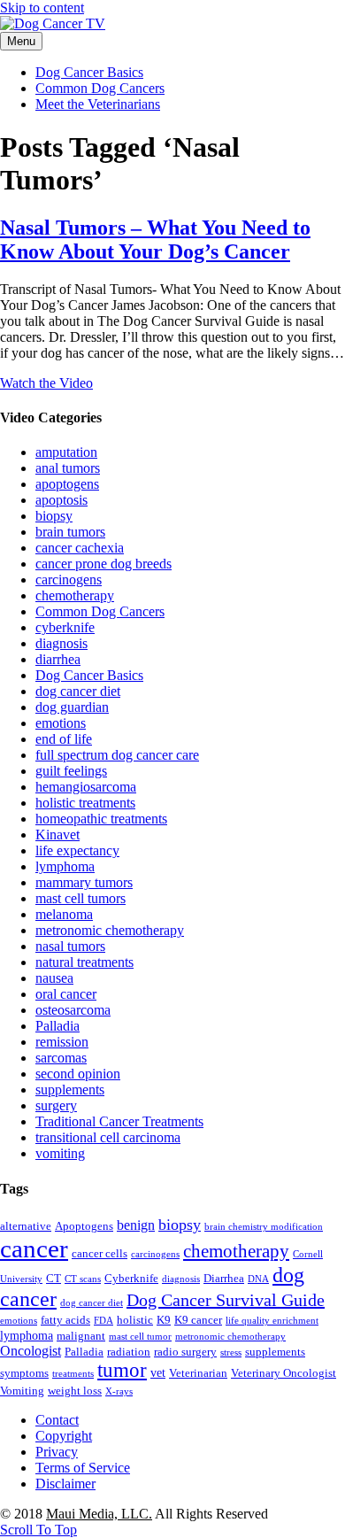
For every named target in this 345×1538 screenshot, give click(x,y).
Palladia (57, 1025)
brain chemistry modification (263, 1227)
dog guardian (72, 707)
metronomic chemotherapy (109, 930)
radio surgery (185, 1352)
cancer (34, 1248)
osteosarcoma (73, 1009)
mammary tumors (84, 882)
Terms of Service (82, 1467)
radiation (128, 1352)
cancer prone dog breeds (103, 563)
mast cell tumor (140, 1336)
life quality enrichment (272, 1320)
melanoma (64, 914)
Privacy (56, 1451)
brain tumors (70, 531)
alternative (25, 1226)
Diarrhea (223, 1278)
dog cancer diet (77, 691)
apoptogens (67, 483)
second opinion (77, 1073)
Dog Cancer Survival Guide (225, 1300)
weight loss (75, 1391)
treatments (73, 1374)
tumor (122, 1370)
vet (157, 1372)
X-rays (119, 1391)
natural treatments (84, 962)
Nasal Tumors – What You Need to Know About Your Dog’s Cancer (155, 239)
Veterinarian (198, 1373)
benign (136, 1225)
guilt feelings (71, 770)
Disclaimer (65, 1483)
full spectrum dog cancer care (117, 754)
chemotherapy (74, 595)
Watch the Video (46, 382)
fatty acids (65, 1320)
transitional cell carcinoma (107, 1137)
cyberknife (65, 627)
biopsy (54, 515)
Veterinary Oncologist (283, 1373)
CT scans (83, 1279)
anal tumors (67, 467)
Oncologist (30, 1350)
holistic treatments (85, 802)
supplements (69, 1089)
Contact (57, 1419)
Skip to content (42, 7)
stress (231, 1352)
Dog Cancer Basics (89, 72)
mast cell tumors (80, 898)
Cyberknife (131, 1278)
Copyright (63, 1435)
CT (53, 1278)
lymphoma (65, 866)
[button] (38, 1529)
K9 (164, 1320)
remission (61, 1041)
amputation (66, 452)
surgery (56, 1105)
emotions (60, 722)
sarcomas (61, 1057)
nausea (54, 977)
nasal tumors (70, 946)
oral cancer (65, 993)
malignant (81, 1336)
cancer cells (99, 1254)
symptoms (24, 1373)
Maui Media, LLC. (99, 1513)
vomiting (60, 1153)
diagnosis (61, 643)
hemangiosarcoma (85, 786)
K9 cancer (198, 1320)
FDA (103, 1320)
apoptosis (61, 499)
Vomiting (22, 1391)
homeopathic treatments (101, 818)
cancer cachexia (79, 547)
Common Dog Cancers (100, 88)
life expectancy (77, 850)
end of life (63, 738)
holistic (135, 1320)
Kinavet (57, 834)
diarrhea (57, 659)
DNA (258, 1279)
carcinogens (68, 579)
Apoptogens (84, 1226)
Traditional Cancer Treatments (119, 1121)
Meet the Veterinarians (97, 104)
